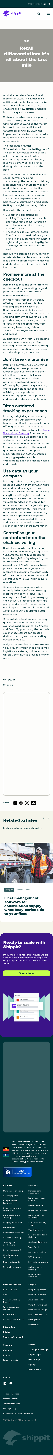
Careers (6, 1355)
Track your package (38, 1350)
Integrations (9, 1327)
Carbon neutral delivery (35, 1268)
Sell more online (35, 1205)
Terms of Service (11, 1394)
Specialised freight (37, 1252)
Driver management (12, 1250)
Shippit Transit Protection (10, 1202)
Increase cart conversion (34, 1192)
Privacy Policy (9, 1409)
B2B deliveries (35, 1257)
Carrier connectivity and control (12, 1209)
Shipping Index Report (13, 1319)
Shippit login (34, 1355)
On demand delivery (37, 1242)
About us (7, 1350)
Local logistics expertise (35, 1275)
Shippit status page (37, 1305)
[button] (40, 13)
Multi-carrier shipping (13, 1191)
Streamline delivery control (37, 1223)
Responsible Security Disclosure (18, 1414)
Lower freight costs (37, 1210)
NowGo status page (37, 1310)
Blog (5, 1295)
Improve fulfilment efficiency (36, 1216)
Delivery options (10, 1196)
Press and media (10, 1360)
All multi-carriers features (10, 1256)
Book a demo (26, 973)
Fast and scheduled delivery (37, 1236)
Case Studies (9, 1314)
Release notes (10, 1290)
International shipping (38, 1262)
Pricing (6, 1332)
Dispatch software (12, 1267)
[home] (12, 13)
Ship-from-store (35, 1230)
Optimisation (9, 1227)
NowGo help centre (37, 1295)
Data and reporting (12, 1237)
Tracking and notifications (9, 1243)
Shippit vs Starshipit (13, 1337)
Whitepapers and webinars (11, 1308)
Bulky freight (34, 1247)
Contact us (33, 1325)
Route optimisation (12, 1262)
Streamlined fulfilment (13, 1233)
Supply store (34, 1320)
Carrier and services (37, 1315)
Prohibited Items (10, 1399)
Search (31, 1345)
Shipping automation (12, 1222)
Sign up (32, 1365)
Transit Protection (11, 1404)
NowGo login (34, 1360)
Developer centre (36, 1300)
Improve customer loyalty (36, 1199)
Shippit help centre (37, 1290)
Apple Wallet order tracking (11, 1216)
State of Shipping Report (11, 1301)
